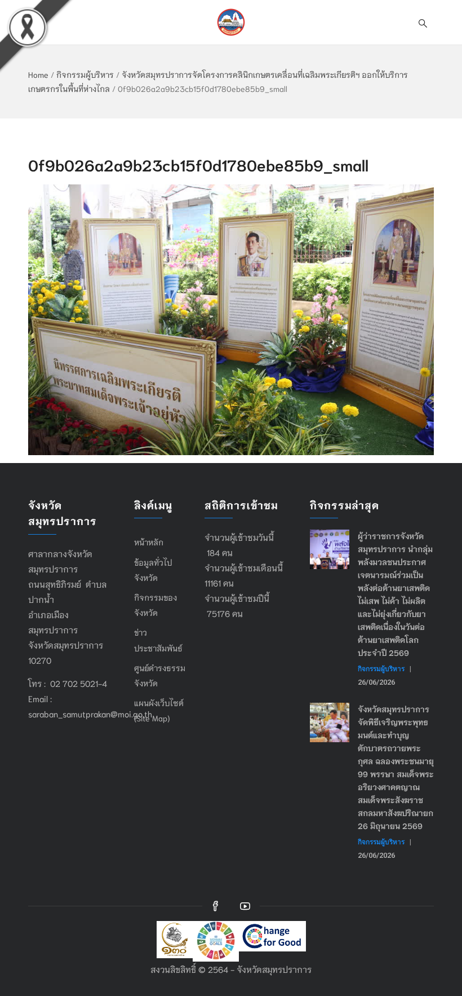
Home (38, 74)
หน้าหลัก (148, 542)
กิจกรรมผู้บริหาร (85, 74)
